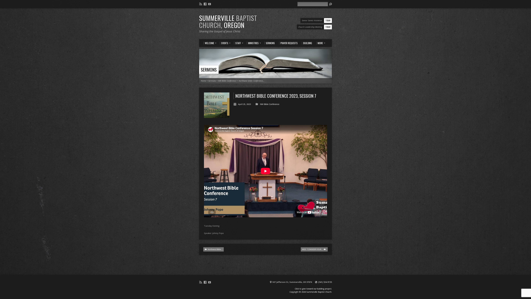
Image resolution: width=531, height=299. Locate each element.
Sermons (209, 69)
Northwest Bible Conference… (251, 80)
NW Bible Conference (227, 80)
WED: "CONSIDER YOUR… (312, 249)
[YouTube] (209, 4)
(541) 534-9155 (325, 282)
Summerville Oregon (228, 21)
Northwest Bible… (214, 249)
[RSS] (200, 4)
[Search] (330, 4)
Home (203, 80)
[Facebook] (205, 4)
